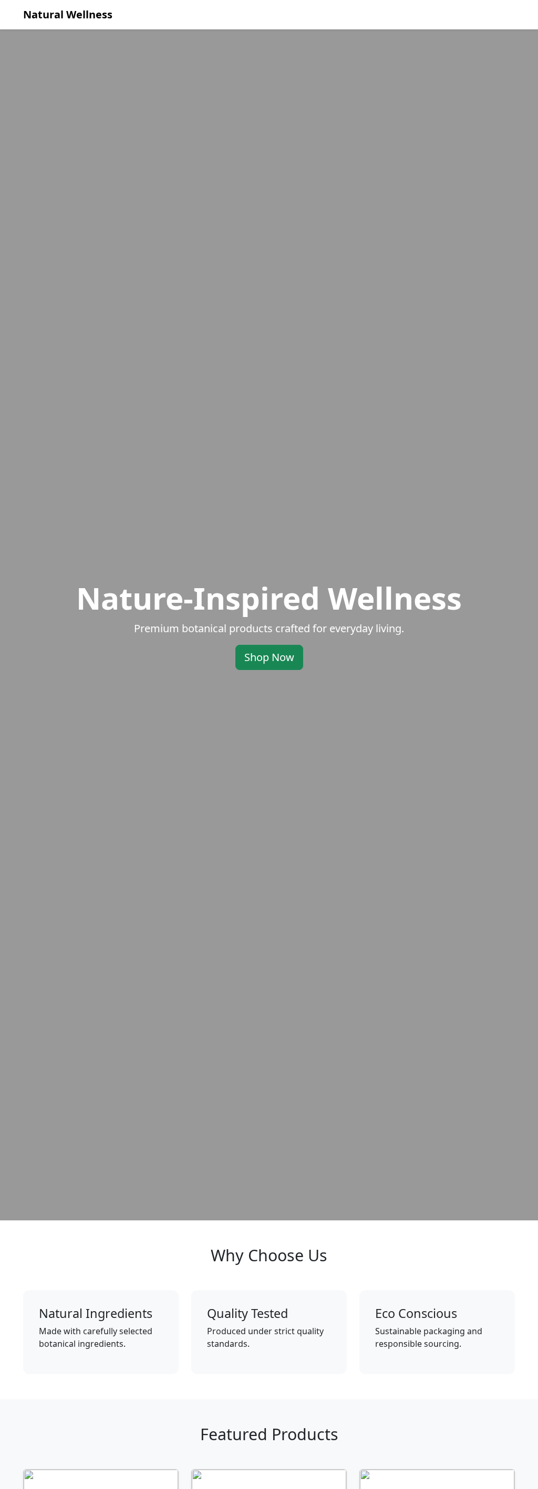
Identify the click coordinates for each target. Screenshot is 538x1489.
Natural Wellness (67, 14)
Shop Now (269, 657)
